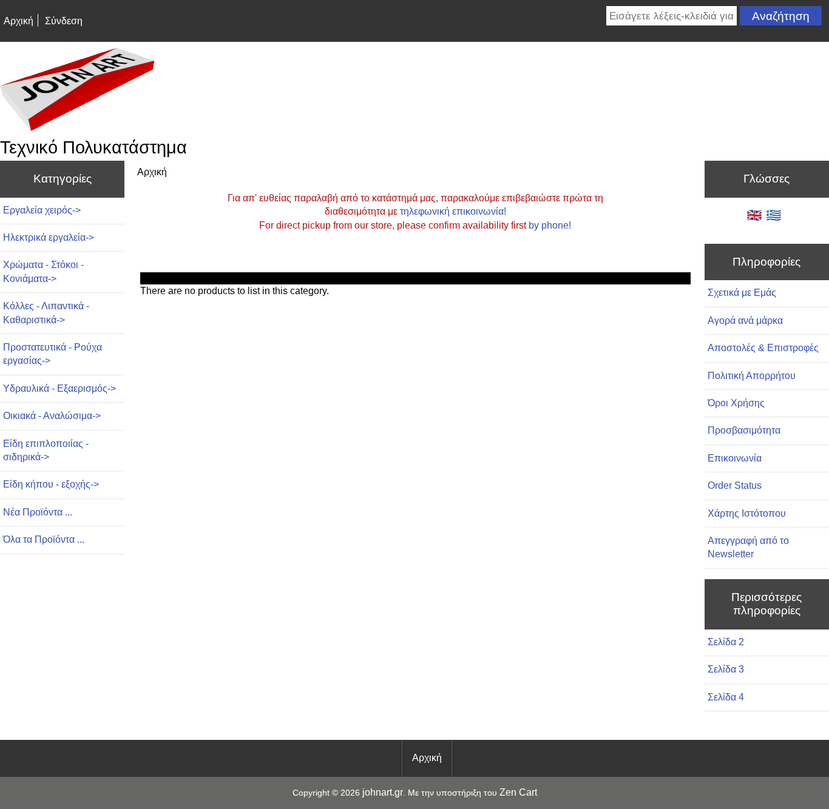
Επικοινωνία (735, 458)
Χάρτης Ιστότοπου (747, 513)
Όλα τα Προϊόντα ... (43, 539)
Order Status (735, 485)
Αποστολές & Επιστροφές (763, 348)
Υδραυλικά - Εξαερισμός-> (59, 388)
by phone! (550, 225)
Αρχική (18, 21)
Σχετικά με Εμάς (742, 292)
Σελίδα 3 (726, 669)
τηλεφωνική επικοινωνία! (453, 211)
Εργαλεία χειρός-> (42, 210)
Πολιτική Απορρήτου (752, 376)
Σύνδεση (64, 21)
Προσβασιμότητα (744, 430)
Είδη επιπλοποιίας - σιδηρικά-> (46, 450)
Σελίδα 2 (726, 642)
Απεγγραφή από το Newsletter (748, 547)
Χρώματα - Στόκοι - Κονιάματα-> (43, 271)
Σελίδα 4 (726, 697)
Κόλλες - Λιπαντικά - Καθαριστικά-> (46, 312)
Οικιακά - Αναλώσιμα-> (52, 416)
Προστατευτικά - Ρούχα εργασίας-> (52, 354)
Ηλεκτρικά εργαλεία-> (48, 237)
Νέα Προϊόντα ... (37, 512)
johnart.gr (382, 792)
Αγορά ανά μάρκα (745, 320)
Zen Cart (518, 792)
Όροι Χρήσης (736, 403)
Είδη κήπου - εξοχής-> (51, 484)
